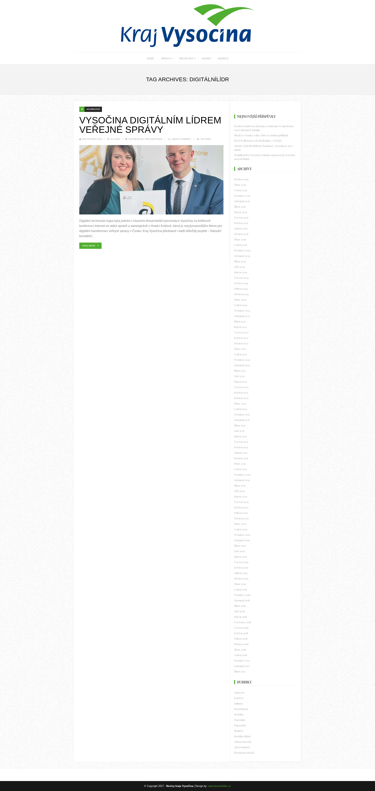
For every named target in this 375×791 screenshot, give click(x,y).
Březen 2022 (241, 398)
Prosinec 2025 (242, 195)
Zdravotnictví (242, 747)
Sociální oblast (242, 736)
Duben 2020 (241, 512)
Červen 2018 (241, 627)
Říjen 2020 (240, 485)
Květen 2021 (241, 447)
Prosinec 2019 (242, 534)
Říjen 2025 (240, 206)
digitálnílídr (136, 139)
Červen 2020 (241, 502)
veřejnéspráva (153, 139)
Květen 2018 (241, 633)
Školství (238, 730)
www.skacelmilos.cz (219, 786)
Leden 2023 (240, 354)
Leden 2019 (240, 589)
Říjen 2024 (240, 261)
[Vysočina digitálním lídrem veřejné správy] (151, 179)
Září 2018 (239, 611)
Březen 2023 (241, 343)
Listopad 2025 (242, 201)
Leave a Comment (181, 139)
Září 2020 (239, 491)
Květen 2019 (241, 567)
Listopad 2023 (242, 316)
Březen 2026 (241, 179)
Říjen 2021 (240, 425)
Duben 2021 (240, 452)
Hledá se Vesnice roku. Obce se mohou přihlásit (261, 135)
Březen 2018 (241, 644)
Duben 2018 (240, 638)
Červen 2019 (241, 562)
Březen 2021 (241, 458)
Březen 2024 (241, 294)
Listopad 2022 (242, 365)
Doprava (239, 692)
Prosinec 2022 (242, 359)
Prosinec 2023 (242, 310)
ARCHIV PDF (186, 58)
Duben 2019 (240, 573)
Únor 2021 (240, 463)
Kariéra (238, 698)
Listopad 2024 (242, 255)
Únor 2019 (240, 584)
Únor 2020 (240, 523)
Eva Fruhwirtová (92, 139)
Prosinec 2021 (242, 414)
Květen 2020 (241, 507)
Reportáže (240, 725)
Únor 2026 (240, 184)
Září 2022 (239, 376)
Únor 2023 (240, 348)
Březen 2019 (241, 578)
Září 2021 (239, 430)
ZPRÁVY (166, 58)
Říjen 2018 (240, 605)
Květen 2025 (241, 223)
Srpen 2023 (240, 327)
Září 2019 (239, 551)
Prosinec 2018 (242, 594)
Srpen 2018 (240, 616)
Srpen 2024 (240, 272)
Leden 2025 (240, 244)
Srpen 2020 (240, 496)
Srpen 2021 (240, 436)
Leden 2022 (240, 409)
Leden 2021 (240, 469)
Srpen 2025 (240, 212)
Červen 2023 (241, 332)
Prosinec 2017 (242, 660)
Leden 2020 (240, 529)
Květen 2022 (241, 392)
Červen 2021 (241, 441)
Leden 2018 (240, 655)
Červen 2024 (241, 277)
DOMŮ (150, 58)
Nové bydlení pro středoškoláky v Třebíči (257, 140)
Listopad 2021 (242, 419)
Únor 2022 (240, 403)
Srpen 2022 (240, 381)
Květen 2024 (241, 283)
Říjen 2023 (240, 321)
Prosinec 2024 (242, 250)
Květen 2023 (241, 337)
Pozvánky (240, 719)
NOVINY (206, 58)
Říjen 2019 (240, 545)
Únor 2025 (240, 239)
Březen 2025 (241, 234)
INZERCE (223, 58)
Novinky (239, 714)
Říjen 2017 (240, 671)
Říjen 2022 (240, 370)
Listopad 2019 (242, 540)
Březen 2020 (241, 518)
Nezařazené (93, 109)
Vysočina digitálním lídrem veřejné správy (150, 125)
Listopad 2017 (242, 666)
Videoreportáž (242, 741)
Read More (88, 246)
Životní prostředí (244, 752)
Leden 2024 (240, 305)
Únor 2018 (240, 649)
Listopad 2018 (242, 600)
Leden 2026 (240, 190)
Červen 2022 (241, 387)
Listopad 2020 (242, 480)
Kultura (238, 703)
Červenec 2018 (242, 622)
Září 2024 (239, 266)
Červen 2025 (241, 217)
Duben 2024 (241, 288)
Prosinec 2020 (242, 474)
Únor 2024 (240, 299)
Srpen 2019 (240, 556)
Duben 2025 (240, 228)
